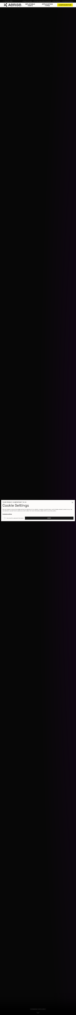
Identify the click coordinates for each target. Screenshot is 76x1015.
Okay (49, 518)
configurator (65, 5)
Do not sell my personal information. (15, 518)
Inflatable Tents (30, 5)
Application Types (47, 5)
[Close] (72, 502)
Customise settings (7, 514)
